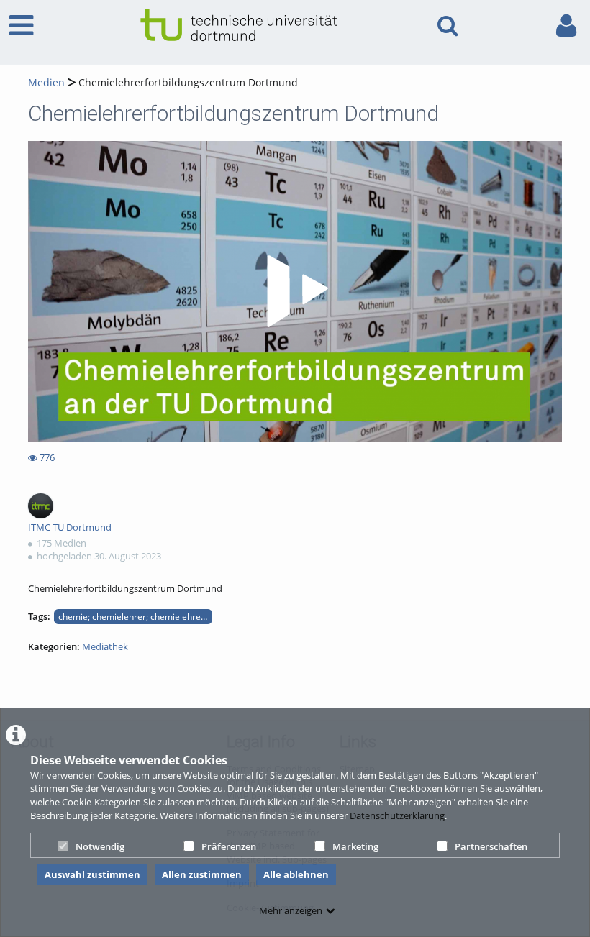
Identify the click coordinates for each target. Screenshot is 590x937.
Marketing (355, 846)
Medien (46, 82)
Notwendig (100, 846)
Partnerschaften (491, 846)
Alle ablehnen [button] (296, 874)
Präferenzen (228, 846)
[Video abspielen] (295, 291)
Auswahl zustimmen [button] (92, 874)
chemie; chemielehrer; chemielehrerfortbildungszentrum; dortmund (135, 616)
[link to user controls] (566, 25)
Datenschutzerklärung (397, 815)
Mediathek (105, 646)
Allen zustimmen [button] (202, 874)
